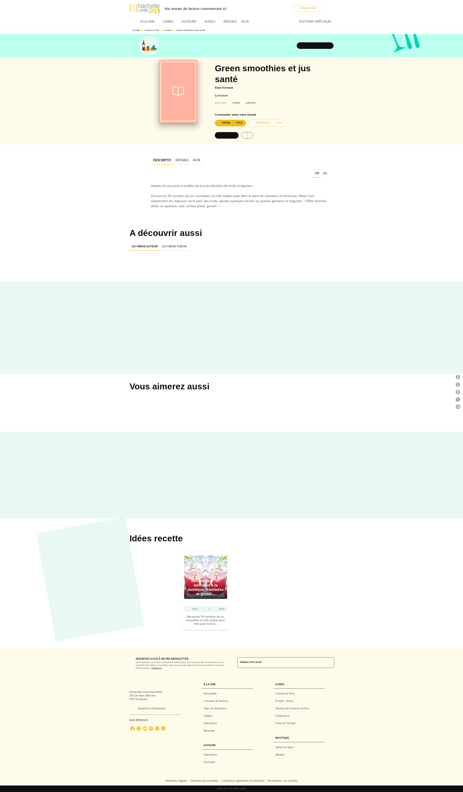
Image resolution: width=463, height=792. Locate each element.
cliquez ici (157, 668)
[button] (306, 8)
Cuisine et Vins (152, 30)
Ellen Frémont (224, 87)
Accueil (136, 30)
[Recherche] (329, 8)
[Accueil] (144, 8)
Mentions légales (176, 780)
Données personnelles (204, 780)
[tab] (133, 21)
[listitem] (132, 728)
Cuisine (168, 30)
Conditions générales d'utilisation (242, 780)
